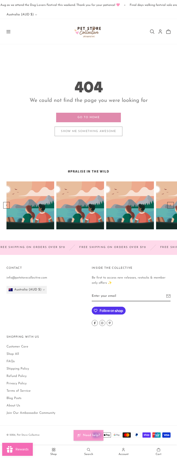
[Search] (152, 31)
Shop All (12, 353)
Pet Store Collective (28, 435)
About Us (13, 405)
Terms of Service (18, 390)
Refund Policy (16, 376)
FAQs (10, 361)
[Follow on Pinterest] (110, 323)
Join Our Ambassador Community (30, 412)
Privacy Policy (16, 383)
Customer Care (17, 346)
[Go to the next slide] (170, 205)
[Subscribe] (168, 296)
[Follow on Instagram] (102, 323)
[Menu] (8, 31)
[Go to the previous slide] (6, 205)
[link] (88, 117)
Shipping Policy (17, 368)
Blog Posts (13, 398)
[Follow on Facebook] (95, 323)
